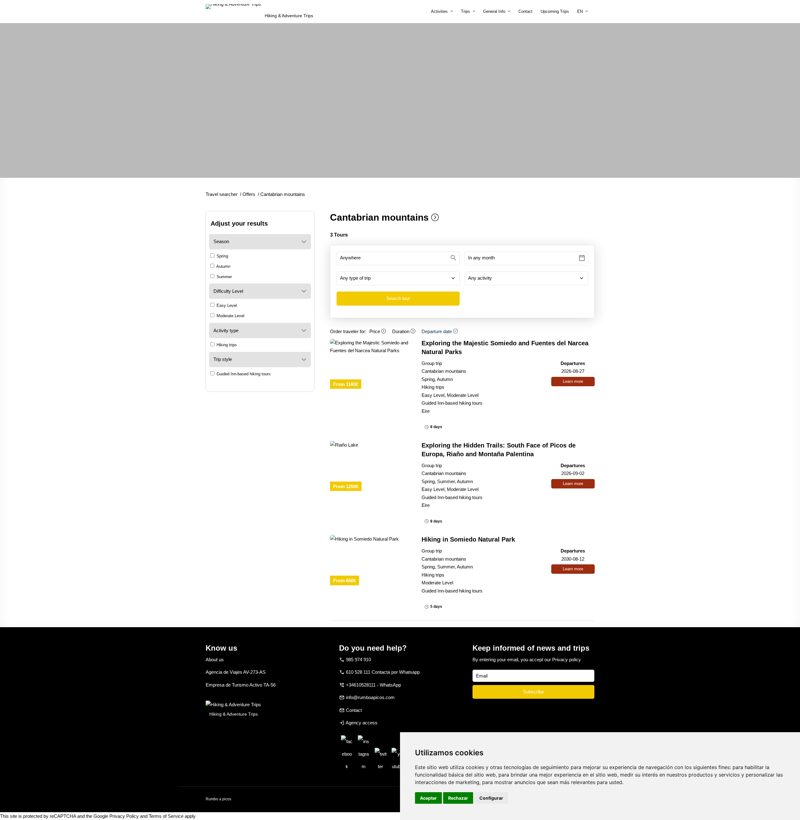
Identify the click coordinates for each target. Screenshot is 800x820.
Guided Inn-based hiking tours (243, 374)
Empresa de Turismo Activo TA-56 (241, 685)
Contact (525, 11)
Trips (465, 11)
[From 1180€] (370, 347)
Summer (223, 276)
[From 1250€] (370, 445)
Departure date (437, 331)
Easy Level (226, 305)
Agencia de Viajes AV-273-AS (236, 672)
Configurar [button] (491, 798)
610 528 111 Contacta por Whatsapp (383, 672)
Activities (439, 11)
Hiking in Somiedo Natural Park (468, 539)
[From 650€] (370, 539)
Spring (221, 256)
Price (375, 331)
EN (580, 11)
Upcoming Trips (555, 11)
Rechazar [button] (458, 798)
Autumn (222, 266)
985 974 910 (358, 659)
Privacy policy (566, 659)
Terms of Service (166, 816)
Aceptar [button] (428, 798)
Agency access (362, 722)
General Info (494, 11)
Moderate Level (229, 315)
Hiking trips (226, 344)
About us (215, 659)
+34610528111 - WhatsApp (373, 685)
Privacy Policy (124, 816)
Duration (401, 331)
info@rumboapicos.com (370, 697)
